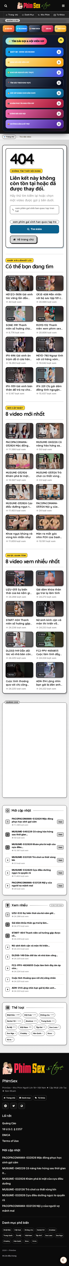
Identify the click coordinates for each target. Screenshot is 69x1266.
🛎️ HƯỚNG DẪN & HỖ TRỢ (19, 124)
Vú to (10, 1039)
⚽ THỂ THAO (60, 29)
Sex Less (54, 1027)
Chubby (24, 1033)
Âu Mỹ (11, 1027)
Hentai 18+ (14, 1021)
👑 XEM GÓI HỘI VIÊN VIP (18, 62)
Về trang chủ (25, 239)
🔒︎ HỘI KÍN (8, 29)
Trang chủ (13, 15)
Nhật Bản (13, 1015)
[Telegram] (5, 1106)
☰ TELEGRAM (21, 29)
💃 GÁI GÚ (47, 29)
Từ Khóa (61, 15)
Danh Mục (29, 15)
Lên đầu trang (10, 1256)
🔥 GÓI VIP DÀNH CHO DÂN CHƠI (22, 93)
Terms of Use (10, 1140)
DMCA (6, 1135)
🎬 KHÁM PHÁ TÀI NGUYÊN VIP (21, 103)
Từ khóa (41, 1098)
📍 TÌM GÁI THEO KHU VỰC (19, 83)
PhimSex (9, 1080)
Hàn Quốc (38, 1033)
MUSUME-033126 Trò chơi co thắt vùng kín (29, 1189)
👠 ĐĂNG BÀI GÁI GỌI (17, 114)
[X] (13, 1106)
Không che (47, 1015)
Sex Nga (11, 1033)
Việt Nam (26, 1027)
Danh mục (26, 1098)
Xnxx (50, 1033)
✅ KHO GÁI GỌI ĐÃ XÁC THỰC (21, 72)
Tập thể (40, 1027)
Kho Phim (45, 15)
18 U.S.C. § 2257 (12, 1129)
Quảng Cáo (9, 1123)
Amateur (31, 1021)
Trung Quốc (48, 1021)
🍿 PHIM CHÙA (34, 29)
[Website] (21, 1106)
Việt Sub (30, 1015)
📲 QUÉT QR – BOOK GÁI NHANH (21, 52)
